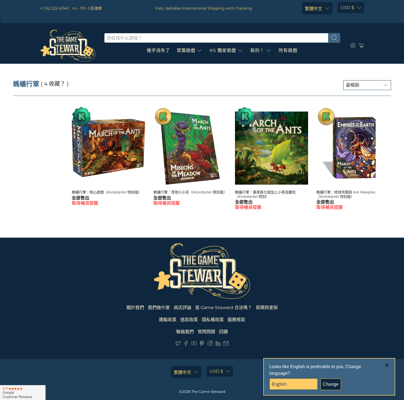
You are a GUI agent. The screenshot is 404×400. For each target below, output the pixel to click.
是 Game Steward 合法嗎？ (223, 307)
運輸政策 (167, 319)
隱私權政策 (213, 319)
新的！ (257, 50)
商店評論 (182, 307)
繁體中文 (313, 8)
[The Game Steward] (67, 46)
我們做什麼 (159, 307)
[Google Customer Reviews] (22, 392)
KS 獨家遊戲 (223, 50)
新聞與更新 (267, 307)
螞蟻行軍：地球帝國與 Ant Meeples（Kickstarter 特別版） (345, 194)
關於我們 (135, 307)
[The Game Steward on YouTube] (194, 344)
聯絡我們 (185, 331)
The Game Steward (208, 391)
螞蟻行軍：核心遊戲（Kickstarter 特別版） (107, 192)
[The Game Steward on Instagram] (210, 344)
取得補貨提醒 (85, 203)
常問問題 (206, 331)
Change (331, 384)
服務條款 (236, 319)
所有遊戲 (288, 50)
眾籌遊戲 (186, 50)
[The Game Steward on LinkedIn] (218, 344)
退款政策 (189, 319)
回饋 (223, 331)
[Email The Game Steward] (226, 344)
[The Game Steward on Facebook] (186, 344)
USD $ (347, 7)
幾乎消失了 (158, 50)
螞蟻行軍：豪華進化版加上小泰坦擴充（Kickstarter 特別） (265, 194)
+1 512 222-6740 (54, 8)
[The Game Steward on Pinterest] (201, 344)
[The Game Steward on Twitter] (178, 344)
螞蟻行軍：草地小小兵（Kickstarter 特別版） (190, 192)
